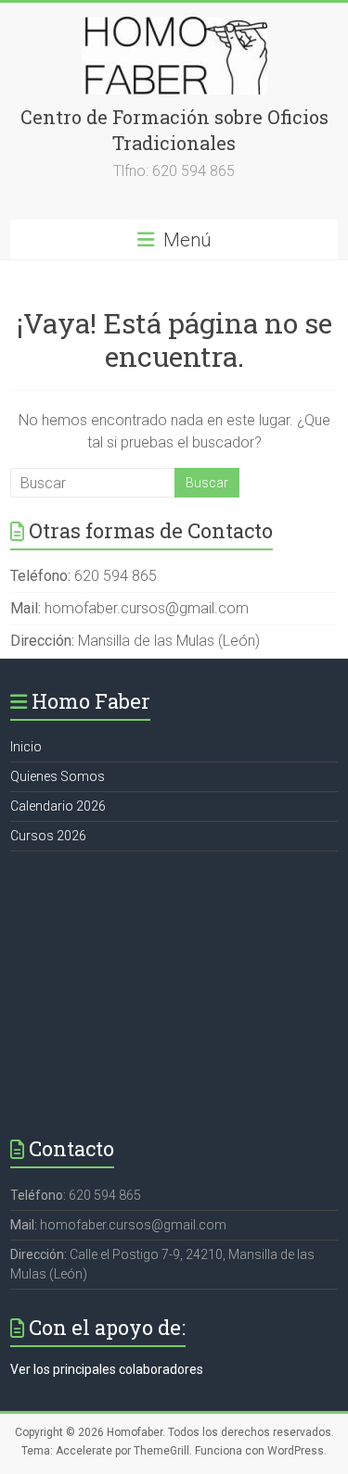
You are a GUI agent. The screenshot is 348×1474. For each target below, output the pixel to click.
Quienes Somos (57, 776)
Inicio (26, 746)
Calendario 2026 (58, 806)
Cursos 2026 (48, 835)
